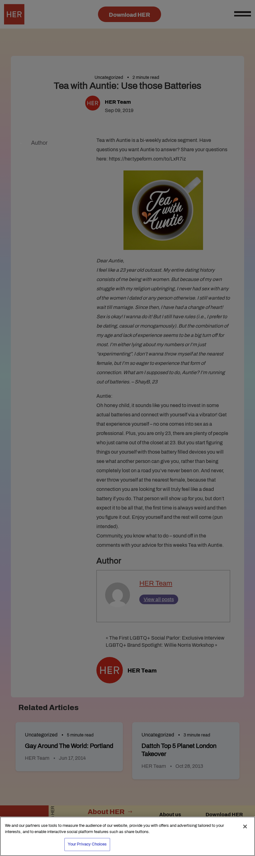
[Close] (245, 826)
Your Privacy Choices (87, 844)
